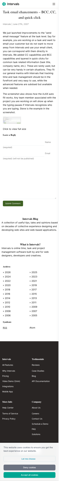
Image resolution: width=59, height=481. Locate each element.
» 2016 (6, 293)
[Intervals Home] (10, 4)
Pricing (5, 376)
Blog (34, 376)
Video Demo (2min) (11, 381)
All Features (7, 365)
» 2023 (33, 276)
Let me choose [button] (28, 459)
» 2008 (7, 311)
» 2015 (33, 293)
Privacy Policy (8, 418)
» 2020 (7, 285)
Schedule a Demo (40, 424)
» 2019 (33, 285)
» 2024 (7, 276)
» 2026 (7, 272)
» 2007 (33, 311)
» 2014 (6, 298)
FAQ (34, 429)
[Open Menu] (54, 4)
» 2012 (6, 302)
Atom (32, 327)
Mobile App (7, 391)
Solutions (36, 434)
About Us (36, 407)
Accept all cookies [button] (29, 475)
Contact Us (37, 418)
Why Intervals (8, 371)
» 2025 (33, 272)
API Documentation (41, 381)
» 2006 (7, 315)
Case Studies (38, 371)
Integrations (7, 386)
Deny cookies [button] (29, 467)
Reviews (36, 365)
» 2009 (33, 306)
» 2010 (6, 306)
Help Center (7, 407)
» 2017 (33, 289)
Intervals (7, 24)
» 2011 (33, 302)
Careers (35, 413)
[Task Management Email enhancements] (29, 120)
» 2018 (6, 289)
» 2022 (7, 280)
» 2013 (33, 298)
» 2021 (33, 280)
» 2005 (33, 315)
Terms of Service (10, 413)
